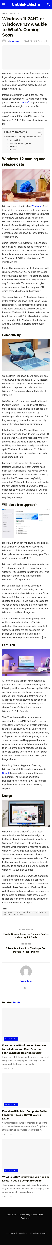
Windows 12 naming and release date (23, 137)
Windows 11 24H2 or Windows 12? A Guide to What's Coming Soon (25, 913)
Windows (36, 206)
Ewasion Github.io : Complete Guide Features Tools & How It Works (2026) (24, 1115)
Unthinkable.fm (26, 4)
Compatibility (15, 140)
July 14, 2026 (8, 1068)
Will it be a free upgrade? (20, 143)
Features (13, 146)
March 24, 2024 (30, 41)
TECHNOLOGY (14, 13)
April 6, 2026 (8, 1134)
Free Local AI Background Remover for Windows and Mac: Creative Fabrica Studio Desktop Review (24, 1049)
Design (13, 150)
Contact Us (11, 1215)
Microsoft (24, 102)
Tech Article (38, 1215)
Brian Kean (14, 41)
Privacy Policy (24, 1215)
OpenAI (6, 773)
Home (4, 13)
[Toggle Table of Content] (38, 132)
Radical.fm (25, 1218)
